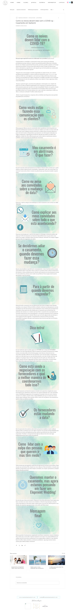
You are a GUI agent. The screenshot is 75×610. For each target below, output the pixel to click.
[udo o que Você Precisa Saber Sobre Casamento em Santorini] (18, 560)
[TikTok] (72, 2)
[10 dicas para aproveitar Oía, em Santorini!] (56, 560)
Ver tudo (63, 553)
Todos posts (12, 9)
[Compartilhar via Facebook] (16, 545)
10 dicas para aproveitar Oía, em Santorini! (56, 567)
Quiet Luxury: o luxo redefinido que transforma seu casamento (36, 567)
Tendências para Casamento (33, 9)
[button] (63, 9)
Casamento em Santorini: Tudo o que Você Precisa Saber (17, 567)
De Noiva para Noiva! (44, 9)
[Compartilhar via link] (25, 545)
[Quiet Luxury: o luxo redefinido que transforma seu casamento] (37, 560)
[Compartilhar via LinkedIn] (22, 545)
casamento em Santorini (21, 9)
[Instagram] (68, 2)
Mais (51, 9)
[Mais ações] (58, 17)
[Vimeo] (70, 2)
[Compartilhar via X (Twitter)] (19, 545)
